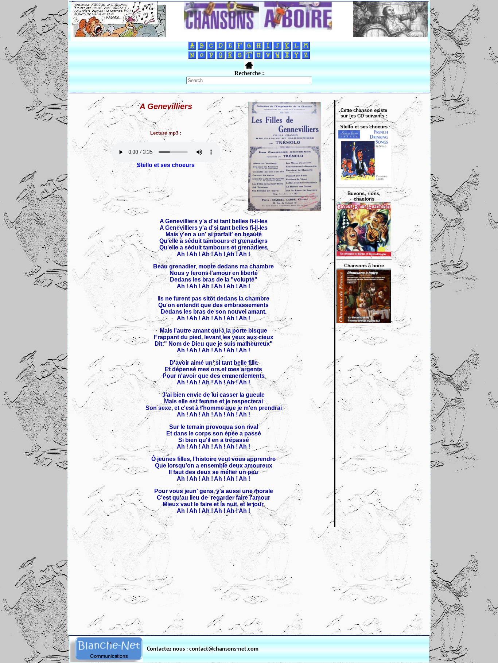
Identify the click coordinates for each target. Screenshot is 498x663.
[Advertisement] (249, 579)
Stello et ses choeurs (166, 165)
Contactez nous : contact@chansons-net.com (202, 649)
